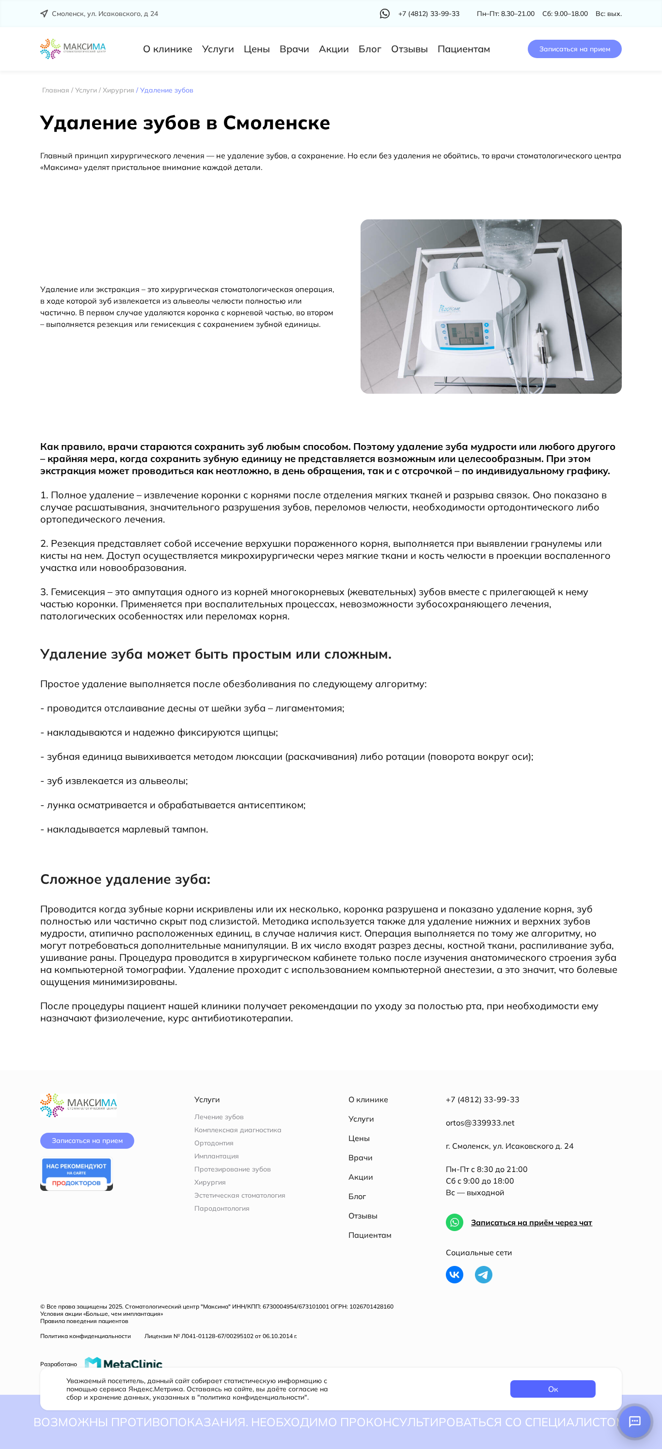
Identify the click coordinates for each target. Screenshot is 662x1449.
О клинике (167, 49)
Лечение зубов (219, 1117)
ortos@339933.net (480, 1122)
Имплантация (216, 1156)
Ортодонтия (214, 1143)
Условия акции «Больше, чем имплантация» (101, 1313)
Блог (370, 49)
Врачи (294, 49)
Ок (553, 1389)
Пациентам (464, 49)
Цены (257, 49)
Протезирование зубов (232, 1169)
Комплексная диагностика (238, 1130)
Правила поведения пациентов (84, 1321)
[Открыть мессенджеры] (634, 1421)
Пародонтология (222, 1208)
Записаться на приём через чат (531, 1222)
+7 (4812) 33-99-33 (483, 1099)
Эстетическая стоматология (239, 1195)
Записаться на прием (574, 49)
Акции (334, 49)
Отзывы (409, 49)
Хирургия (210, 1182)
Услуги (218, 49)
